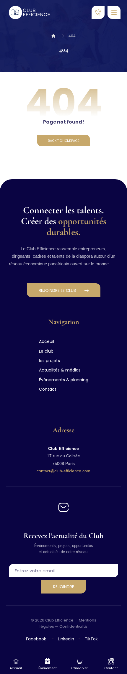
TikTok (91, 639)
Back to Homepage (63, 140)
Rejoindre (63, 587)
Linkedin (65, 639)
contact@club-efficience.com (63, 470)
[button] (114, 12)
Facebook (36, 639)
